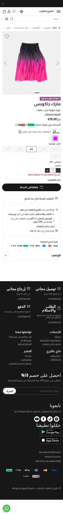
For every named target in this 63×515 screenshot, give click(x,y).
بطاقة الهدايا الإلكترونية (50, 340)
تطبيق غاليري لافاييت (51, 344)
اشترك (9, 390)
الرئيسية (47, 28)
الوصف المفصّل (52, 114)
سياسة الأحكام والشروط (50, 452)
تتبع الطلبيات (25, 340)
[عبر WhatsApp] (6, 508)
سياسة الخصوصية (53, 456)
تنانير (8, 28)
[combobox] (31, 19)
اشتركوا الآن (55, 359)
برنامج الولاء (55, 356)
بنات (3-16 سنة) (21, 28)
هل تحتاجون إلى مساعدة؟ (20, 336)
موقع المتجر (26, 359)
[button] (7, 63)
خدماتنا (58, 336)
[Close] (3, 3)
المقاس (57, 162)
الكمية (58, 165)
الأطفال (35, 28)
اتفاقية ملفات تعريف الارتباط (48, 461)
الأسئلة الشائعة (24, 344)
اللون (58, 143)
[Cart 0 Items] (4, 11)
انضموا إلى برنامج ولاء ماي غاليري (36, 131)
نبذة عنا (28, 356)
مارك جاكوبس (47, 103)
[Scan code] (6, 19)
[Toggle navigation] (59, 11)
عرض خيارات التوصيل (45, 226)
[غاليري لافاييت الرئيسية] (46, 12)
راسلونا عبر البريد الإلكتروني (19, 363)
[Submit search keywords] (11, 19)
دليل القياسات (54, 179)
